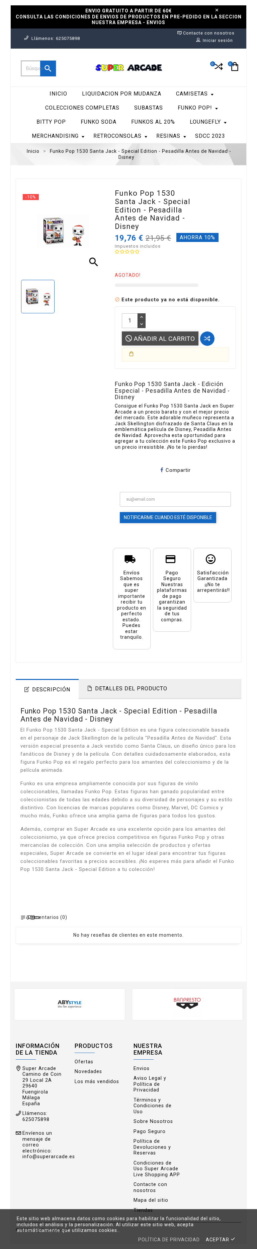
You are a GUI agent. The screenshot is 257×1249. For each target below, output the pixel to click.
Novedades (88, 1071)
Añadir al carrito (163, 338)
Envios (142, 1068)
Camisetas (192, 93)
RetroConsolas (117, 136)
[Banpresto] (187, 1003)
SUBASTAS (148, 108)
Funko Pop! (195, 108)
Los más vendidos (97, 1081)
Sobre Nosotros (153, 1121)
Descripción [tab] (51, 689)
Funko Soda (98, 122)
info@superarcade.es (48, 1157)
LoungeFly (205, 122)
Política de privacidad (169, 1239)
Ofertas (84, 1062)
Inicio (58, 93)
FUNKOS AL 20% (153, 122)
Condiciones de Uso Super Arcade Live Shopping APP (157, 1169)
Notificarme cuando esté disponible (168, 517)
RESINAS (168, 136)
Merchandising (55, 136)
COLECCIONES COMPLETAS (82, 108)
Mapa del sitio (151, 1200)
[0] (218, 69)
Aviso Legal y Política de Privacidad (150, 1084)
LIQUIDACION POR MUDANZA (121, 93)
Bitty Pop (51, 122)
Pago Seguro (150, 1131)
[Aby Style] (69, 1003)
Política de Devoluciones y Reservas (152, 1147)
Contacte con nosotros (150, 1187)
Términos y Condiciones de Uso (153, 1106)
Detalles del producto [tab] (131, 688)
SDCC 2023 (210, 136)
